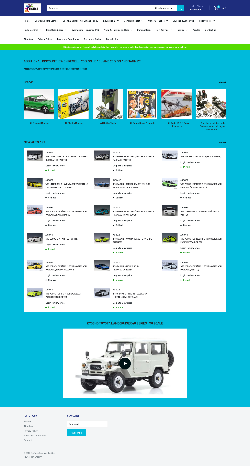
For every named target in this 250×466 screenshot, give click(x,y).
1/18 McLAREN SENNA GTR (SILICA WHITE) (200, 156)
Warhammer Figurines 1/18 (85, 29)
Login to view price (55, 165)
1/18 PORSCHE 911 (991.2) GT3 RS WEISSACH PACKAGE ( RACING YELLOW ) (66, 268)
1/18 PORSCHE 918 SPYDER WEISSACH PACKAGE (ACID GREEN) (63, 295)
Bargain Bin (112, 39)
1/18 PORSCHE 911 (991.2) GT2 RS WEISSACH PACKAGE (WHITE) (133, 158)
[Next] (226, 107)
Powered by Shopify (33, 457)
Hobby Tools (205, 20)
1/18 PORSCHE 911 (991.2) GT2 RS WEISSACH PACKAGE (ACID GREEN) (201, 240)
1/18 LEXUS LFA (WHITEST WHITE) (61, 238)
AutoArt (49, 152)
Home (27, 20)
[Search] (180, 8)
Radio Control (31, 29)
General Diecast (132, 20)
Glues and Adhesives (183, 20)
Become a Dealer (92, 39)
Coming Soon (144, 29)
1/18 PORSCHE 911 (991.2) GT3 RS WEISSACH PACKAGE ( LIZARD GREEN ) (201, 186)
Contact (28, 440)
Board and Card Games (46, 20)
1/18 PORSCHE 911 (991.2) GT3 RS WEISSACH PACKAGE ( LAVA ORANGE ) (66, 213)
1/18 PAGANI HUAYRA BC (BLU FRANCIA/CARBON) (127, 268)
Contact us (210, 29)
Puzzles (180, 29)
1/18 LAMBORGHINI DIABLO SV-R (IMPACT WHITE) (199, 213)
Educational (109, 20)
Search (27, 421)
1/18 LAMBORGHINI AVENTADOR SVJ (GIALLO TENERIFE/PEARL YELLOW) (66, 186)
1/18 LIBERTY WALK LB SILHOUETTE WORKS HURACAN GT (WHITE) (66, 158)
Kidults (196, 29)
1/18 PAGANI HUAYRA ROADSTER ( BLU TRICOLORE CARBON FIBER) (131, 186)
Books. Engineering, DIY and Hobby (80, 20)
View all (223, 82)
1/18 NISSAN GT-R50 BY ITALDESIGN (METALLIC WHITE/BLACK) (130, 295)
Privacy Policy (45, 39)
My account (196, 9)
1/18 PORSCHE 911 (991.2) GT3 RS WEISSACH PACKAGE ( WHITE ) (201, 268)
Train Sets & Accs (55, 29)
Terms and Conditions (68, 39)
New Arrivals (162, 29)
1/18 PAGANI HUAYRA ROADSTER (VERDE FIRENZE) (132, 240)
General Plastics (156, 20)
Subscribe (76, 432)
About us (28, 39)
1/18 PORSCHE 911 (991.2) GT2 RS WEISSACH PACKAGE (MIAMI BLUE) (133, 213)
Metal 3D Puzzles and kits (116, 29)
